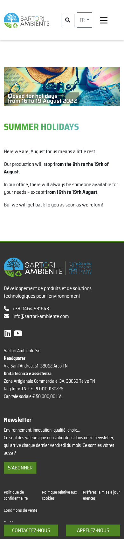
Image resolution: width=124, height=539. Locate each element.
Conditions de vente (20, 510)
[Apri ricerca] (67, 20)
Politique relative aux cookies (59, 495)
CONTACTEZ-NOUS (31, 530)
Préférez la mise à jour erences (101, 495)
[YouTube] (18, 333)
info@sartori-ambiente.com (40, 316)
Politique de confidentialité (16, 495)
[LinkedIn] (8, 333)
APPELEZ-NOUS (93, 530)
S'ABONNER (20, 468)
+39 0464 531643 (30, 309)
